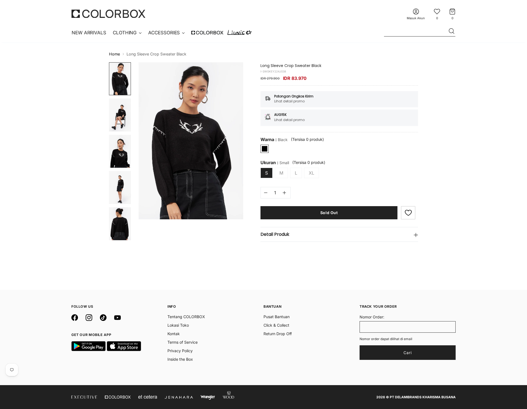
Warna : (274, 139)
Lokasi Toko (178, 325)
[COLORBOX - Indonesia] (108, 13)
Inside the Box (180, 359)
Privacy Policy (180, 350)
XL (311, 173)
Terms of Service (182, 342)
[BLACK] (264, 149)
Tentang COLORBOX (186, 316)
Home (114, 54)
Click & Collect (276, 325)
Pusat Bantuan (277, 316)
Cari (407, 352)
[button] (408, 212)
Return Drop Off (278, 333)
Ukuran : (274, 162)
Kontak (173, 333)
